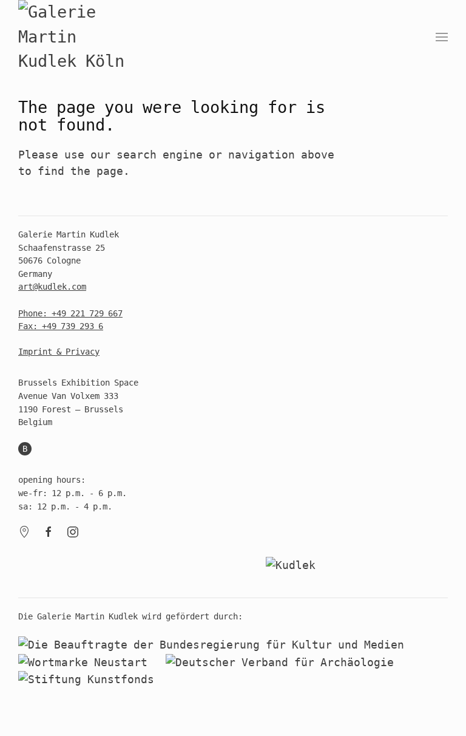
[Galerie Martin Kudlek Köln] (79, 37)
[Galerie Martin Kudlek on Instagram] (73, 531)
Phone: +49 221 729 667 (70, 313)
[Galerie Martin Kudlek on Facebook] (48, 531)
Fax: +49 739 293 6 (60, 326)
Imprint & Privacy (59, 351)
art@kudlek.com (52, 286)
